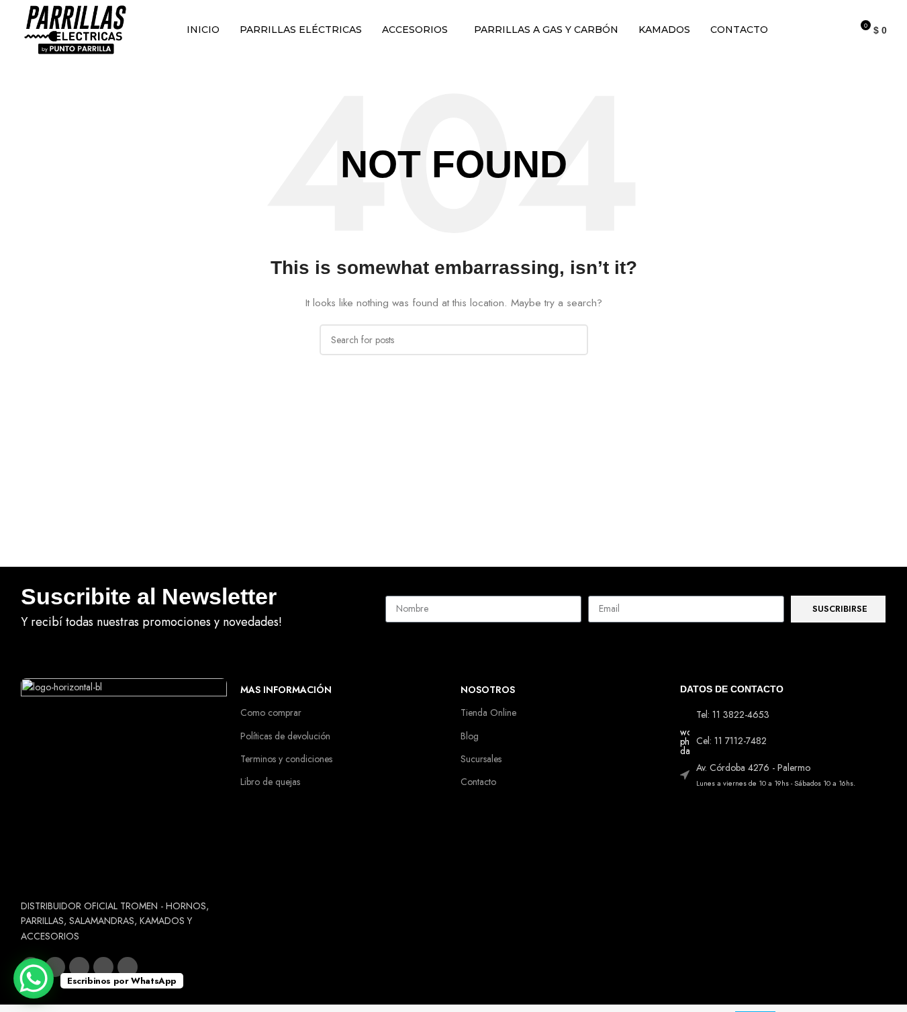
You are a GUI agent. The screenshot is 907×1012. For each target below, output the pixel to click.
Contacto (478, 781)
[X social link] (55, 967)
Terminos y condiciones (286, 759)
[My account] (811, 30)
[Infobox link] (197, 609)
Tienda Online (488, 712)
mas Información (286, 689)
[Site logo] (75, 29)
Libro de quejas (270, 781)
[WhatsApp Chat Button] (33, 978)
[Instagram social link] (79, 967)
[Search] (835, 30)
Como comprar (270, 712)
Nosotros (488, 689)
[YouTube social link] (103, 967)
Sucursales (481, 759)
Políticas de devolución (285, 736)
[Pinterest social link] (127, 967)
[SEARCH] (572, 339)
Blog (470, 736)
